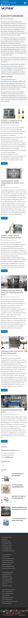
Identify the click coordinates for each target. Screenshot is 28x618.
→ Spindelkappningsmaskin (7, 597)
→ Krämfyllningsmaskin (6, 543)
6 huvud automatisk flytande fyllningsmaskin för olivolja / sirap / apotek (12, 183)
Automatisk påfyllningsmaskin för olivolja (11, 411)
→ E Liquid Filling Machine (6, 549)
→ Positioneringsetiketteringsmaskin (9, 601)
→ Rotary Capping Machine (7, 593)
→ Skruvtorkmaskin (5, 595)
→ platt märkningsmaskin (6, 599)
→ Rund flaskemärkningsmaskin (8, 568)
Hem (2, 18)
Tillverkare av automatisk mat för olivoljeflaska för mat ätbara (11, 121)
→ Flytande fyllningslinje (6, 603)
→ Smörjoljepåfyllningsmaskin (7, 550)
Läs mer (4, 163)
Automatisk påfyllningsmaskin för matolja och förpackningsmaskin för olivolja (12, 292)
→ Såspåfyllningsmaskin (6, 576)
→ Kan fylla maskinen (5, 541)
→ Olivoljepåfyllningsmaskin (7, 572)
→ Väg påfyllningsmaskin (6, 580)
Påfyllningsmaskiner (14, 125)
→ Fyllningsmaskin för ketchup (7, 558)
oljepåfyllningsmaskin (6, 81)
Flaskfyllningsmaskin (6, 125)
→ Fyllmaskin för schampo (7, 578)
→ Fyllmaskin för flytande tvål (7, 562)
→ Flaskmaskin (4, 539)
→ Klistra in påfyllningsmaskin (7, 566)
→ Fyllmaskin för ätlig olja (6, 585)
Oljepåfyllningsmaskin (14, 296)
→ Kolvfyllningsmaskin (6, 574)
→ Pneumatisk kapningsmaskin (8, 589)
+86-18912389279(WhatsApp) (9, 3)
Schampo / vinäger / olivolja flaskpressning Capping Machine (11, 236)
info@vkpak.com (6, 4)
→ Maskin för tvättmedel (6, 545)
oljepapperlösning (5, 66)
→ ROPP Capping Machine (7, 591)
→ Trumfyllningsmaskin (6, 547)
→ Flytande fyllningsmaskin (7, 560)
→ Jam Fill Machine (5, 556)
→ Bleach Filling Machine (6, 537)
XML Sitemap (22, 615)
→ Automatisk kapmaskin (6, 582)
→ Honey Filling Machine (6, 554)
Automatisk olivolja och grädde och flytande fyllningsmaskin (12, 352)
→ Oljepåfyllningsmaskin (6, 564)
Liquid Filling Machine (14, 187)
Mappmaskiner (13, 240)
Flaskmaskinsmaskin (6, 240)
